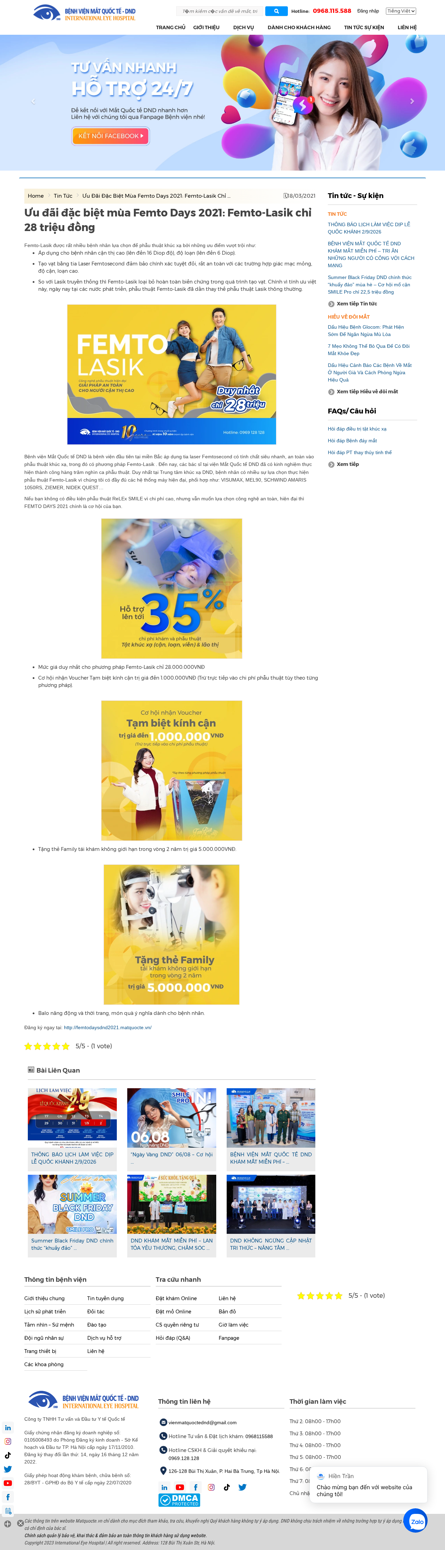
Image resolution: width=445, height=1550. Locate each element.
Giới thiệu (206, 27)
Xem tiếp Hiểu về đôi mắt (367, 391)
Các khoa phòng (44, 1364)
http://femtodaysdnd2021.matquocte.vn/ (108, 1027)
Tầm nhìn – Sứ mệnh (49, 1325)
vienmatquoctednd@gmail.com (203, 1422)
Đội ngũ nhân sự (44, 1338)
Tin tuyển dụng (105, 1298)
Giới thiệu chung (44, 1298)
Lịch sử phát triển (45, 1312)
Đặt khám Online (176, 1298)
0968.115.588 (332, 10)
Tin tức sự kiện (364, 27)
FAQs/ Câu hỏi (352, 411)
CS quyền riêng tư (177, 1325)
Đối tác (96, 1312)
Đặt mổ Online (173, 1312)
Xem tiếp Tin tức (357, 304)
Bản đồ (227, 1312)
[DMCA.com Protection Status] (179, 1499)
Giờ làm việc (234, 1325)
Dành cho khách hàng (299, 27)
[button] (224, 28)
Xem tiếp (348, 464)
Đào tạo (96, 1325)
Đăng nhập (368, 11)
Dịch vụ (243, 27)
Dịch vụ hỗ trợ (104, 1338)
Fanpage (229, 1338)
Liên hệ (407, 27)
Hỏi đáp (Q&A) (173, 1338)
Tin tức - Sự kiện (355, 195)
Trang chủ (171, 27)
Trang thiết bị (40, 1351)
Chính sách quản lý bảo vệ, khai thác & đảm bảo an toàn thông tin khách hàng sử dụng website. (115, 1535)
